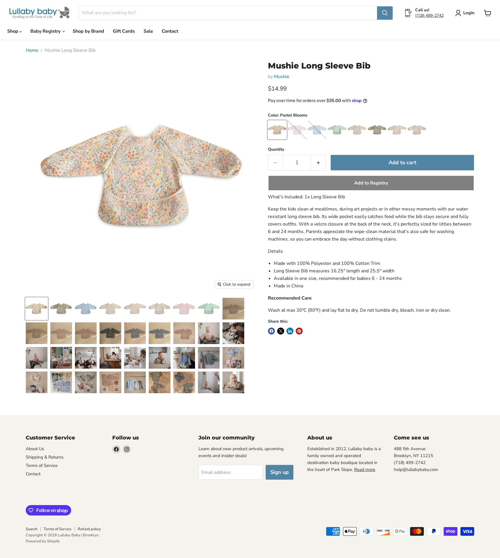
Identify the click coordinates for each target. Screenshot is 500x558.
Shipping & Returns (44, 457)
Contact (170, 31)
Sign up (279, 472)
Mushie (281, 76)
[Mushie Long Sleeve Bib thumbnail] (36, 308)
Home (32, 50)
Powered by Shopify (43, 541)
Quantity (276, 149)
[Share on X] (280, 331)
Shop (13, 31)
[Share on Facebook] (271, 331)
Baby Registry (46, 31)
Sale (148, 31)
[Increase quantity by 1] (318, 163)
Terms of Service (42, 465)
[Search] (385, 13)
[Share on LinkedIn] (289, 331)
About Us (35, 449)
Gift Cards (124, 31)
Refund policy (89, 529)
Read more (364, 469)
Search (31, 529)
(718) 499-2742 (429, 15)
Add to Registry (371, 183)
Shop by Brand (88, 31)
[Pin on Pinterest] (299, 331)
